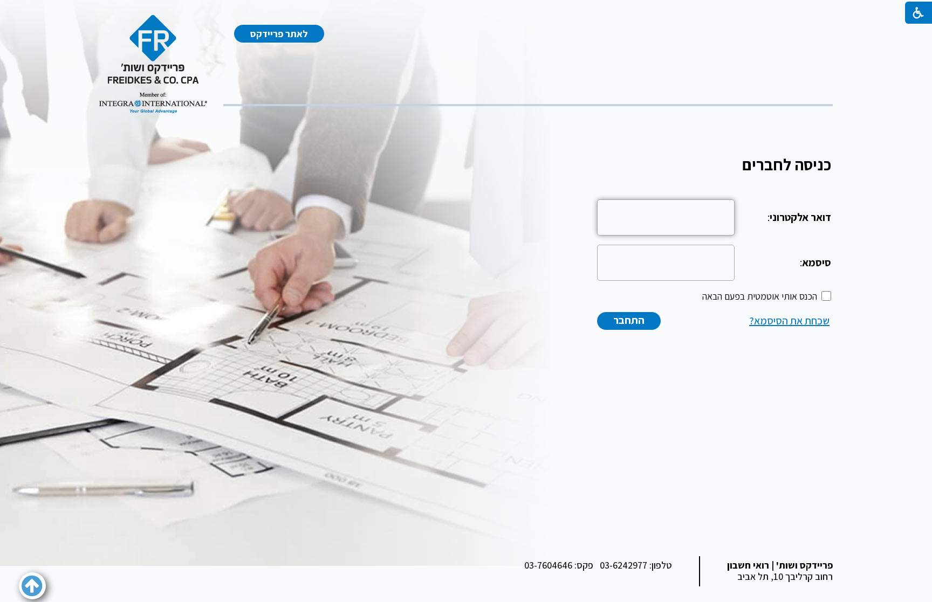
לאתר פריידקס (279, 33)
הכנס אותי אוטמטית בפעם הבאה (759, 296)
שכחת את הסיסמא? (789, 321)
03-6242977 (623, 565)
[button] (32, 585)
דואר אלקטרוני (800, 217)
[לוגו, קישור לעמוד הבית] (153, 64)
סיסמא (816, 262)
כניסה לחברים (786, 164)
